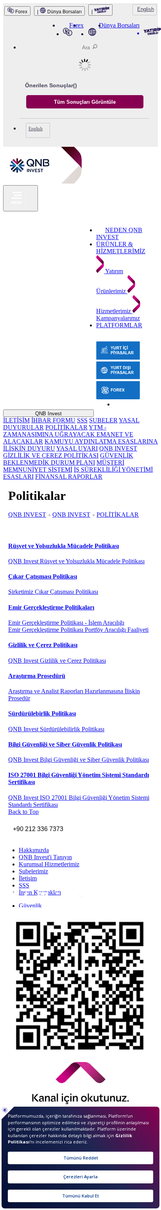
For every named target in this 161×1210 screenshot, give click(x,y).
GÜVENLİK (116, 455)
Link (41, 902)
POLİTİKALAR (66, 427)
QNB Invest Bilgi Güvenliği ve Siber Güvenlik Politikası (78, 759)
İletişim (28, 878)
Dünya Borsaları (119, 25)
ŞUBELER (103, 420)
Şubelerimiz (33, 871)
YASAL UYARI (77, 448)
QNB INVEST (27, 514)
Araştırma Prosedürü (36, 676)
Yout (52, 903)
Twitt (33, 901)
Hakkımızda (34, 850)
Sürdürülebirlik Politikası (42, 713)
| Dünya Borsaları (59, 11)
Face (21, 901)
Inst (8, 901)
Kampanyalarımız (118, 318)
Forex (20, 11)
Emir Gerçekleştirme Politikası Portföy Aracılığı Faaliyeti (78, 629)
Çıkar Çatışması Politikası (42, 576)
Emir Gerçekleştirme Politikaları (51, 607)
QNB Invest (48, 414)
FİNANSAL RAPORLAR (68, 476)
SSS (82, 420)
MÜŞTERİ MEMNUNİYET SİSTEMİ (63, 466)
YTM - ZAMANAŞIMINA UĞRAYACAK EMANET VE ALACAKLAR (68, 434)
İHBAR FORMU (53, 420)
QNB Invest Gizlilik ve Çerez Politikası (57, 660)
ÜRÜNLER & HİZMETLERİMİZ (120, 247)
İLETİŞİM (16, 420)
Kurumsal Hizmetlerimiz (49, 864)
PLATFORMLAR (119, 325)
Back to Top (23, 811)
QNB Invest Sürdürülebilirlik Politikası (56, 729)
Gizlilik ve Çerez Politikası (42, 645)
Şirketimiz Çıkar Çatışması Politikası (53, 591)
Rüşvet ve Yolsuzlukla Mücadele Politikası (63, 546)
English (145, 9)
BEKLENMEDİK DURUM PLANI (49, 462)
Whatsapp (70, 903)
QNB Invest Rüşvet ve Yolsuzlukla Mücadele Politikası (76, 561)
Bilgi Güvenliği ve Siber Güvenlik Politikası (65, 744)
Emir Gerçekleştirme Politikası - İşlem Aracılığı (66, 622)
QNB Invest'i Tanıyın (45, 857)
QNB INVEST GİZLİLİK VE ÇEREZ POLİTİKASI (70, 452)
